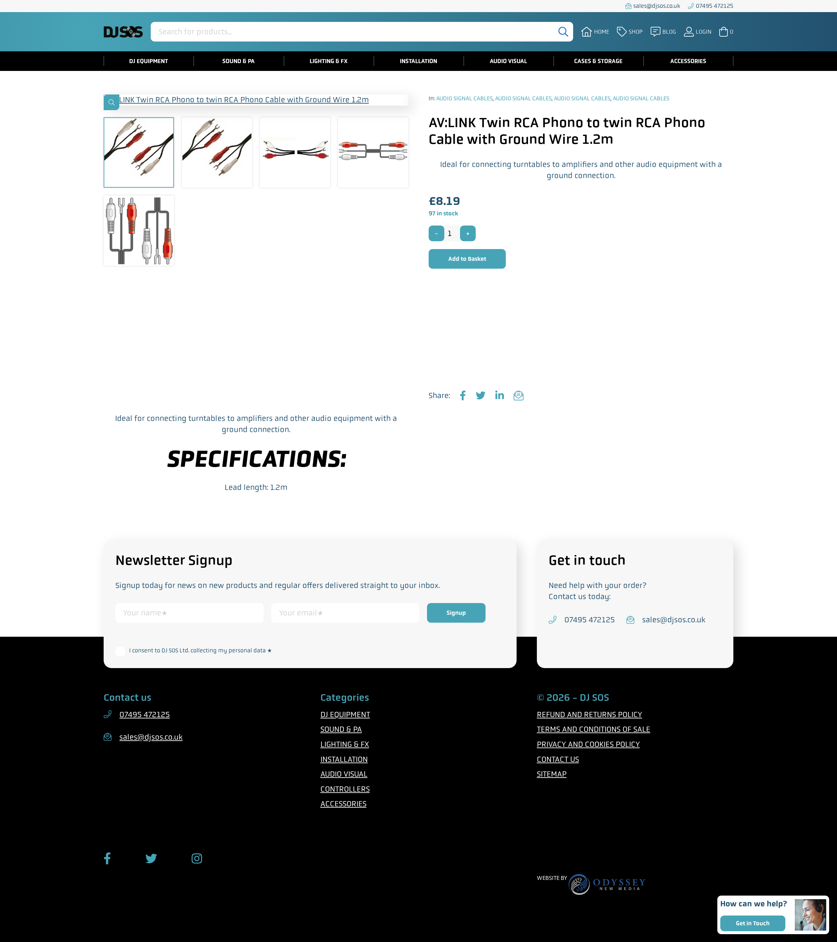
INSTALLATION (418, 61)
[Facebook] (463, 396)
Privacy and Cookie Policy (313, 634)
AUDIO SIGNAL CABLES (464, 98)
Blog (669, 31)
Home (601, 31)
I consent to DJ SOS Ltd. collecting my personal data (200, 650)
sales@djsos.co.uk (656, 6)
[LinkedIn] (499, 396)
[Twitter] (481, 396)
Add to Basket (467, 258)
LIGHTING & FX (329, 61)
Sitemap (552, 774)
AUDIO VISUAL (508, 61)
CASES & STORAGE (598, 61)
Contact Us (558, 759)
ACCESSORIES (688, 61)
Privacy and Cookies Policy (588, 744)
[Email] (518, 396)
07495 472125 (714, 6)
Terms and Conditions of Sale (593, 729)
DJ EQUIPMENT (148, 61)
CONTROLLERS (345, 789)
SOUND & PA (238, 61)
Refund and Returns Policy (589, 714)
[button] (111, 102)
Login (703, 31)
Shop (636, 31)
